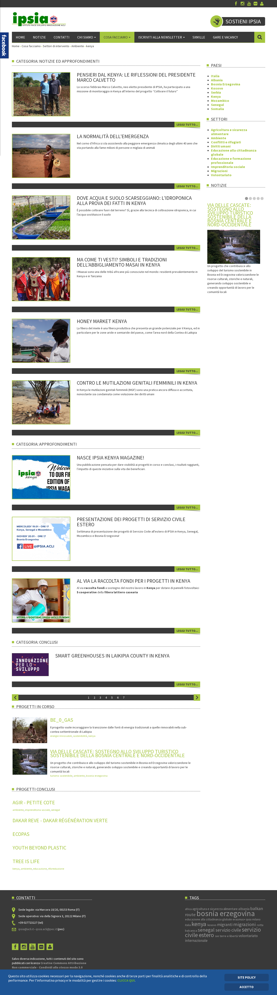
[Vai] (259, 37)
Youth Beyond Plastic (39, 847)
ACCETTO (247, 987)
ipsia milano (253, 919)
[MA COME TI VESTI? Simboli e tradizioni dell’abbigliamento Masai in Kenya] (47, 279)
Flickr (255, 4)
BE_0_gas (61, 720)
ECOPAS (21, 834)
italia (188, 925)
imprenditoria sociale (37, 809)
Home (20, 37)
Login (262, 4)
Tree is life (26, 861)
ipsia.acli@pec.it (47, 929)
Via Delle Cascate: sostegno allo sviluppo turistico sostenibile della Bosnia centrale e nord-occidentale (117, 753)
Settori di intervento (56, 46)
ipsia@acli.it (26, 929)
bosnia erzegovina (97, 775)
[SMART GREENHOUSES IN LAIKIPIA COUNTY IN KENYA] (30, 664)
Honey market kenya (102, 321)
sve (217, 936)
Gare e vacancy (225, 37)
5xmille (199, 37)
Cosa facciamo (116, 37)
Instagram (242, 4)
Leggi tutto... (187, 124)
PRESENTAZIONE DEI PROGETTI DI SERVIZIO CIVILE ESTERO (131, 522)
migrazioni (245, 924)
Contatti (61, 37)
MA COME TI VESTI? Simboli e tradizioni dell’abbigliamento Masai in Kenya (122, 262)
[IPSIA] (39, 19)
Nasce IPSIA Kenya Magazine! (110, 457)
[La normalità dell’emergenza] (47, 155)
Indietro (15, 697)
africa (188, 909)
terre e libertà (229, 936)
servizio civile (229, 930)
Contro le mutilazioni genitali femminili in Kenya (137, 382)
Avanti (197, 697)
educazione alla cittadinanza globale (209, 919)
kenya (92, 735)
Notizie (39, 37)
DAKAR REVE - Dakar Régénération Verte (60, 820)
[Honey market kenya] (47, 340)
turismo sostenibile (61, 775)
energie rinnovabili (61, 735)
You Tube (249, 4)
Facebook (236, 4)
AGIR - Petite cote (34, 802)
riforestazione (56, 868)
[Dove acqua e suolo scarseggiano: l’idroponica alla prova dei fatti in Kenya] (47, 217)
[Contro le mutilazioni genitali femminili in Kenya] (47, 402)
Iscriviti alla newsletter (160, 37)
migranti (225, 924)
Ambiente (77, 46)
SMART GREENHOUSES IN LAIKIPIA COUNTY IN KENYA (112, 655)
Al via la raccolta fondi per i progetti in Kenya (133, 580)
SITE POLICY (247, 977)
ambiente (79, 775)
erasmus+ (239, 919)
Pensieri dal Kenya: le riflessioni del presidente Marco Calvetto (136, 77)
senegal (55, 809)
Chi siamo (85, 37)
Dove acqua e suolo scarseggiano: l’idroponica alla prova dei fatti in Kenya (134, 200)
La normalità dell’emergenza (113, 136)
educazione (40, 868)
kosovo (212, 925)
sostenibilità (80, 735)
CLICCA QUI (126, 980)
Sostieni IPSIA (243, 21)
